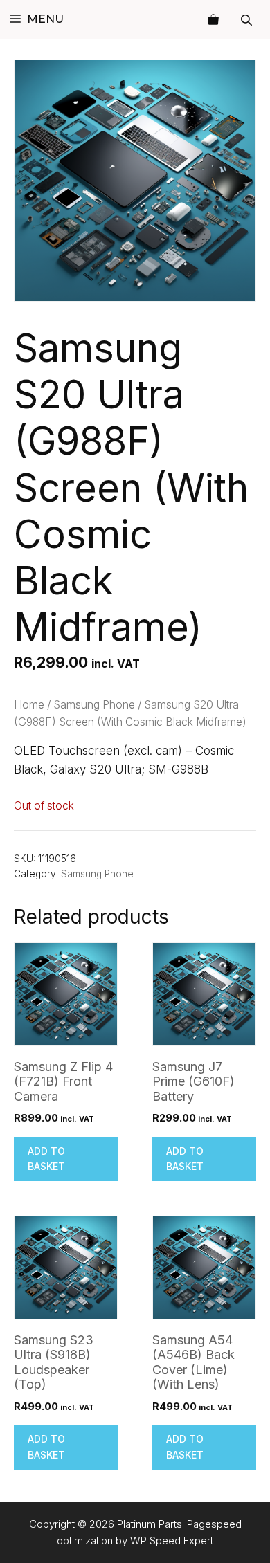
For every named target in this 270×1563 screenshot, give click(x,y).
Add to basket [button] (46, 1158)
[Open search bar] (248, 20)
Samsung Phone (94, 704)
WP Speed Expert (171, 1540)
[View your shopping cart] (213, 19)
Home (29, 704)
